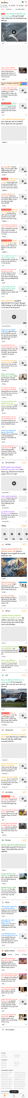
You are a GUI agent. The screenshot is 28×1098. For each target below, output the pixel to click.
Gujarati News (4, 1056)
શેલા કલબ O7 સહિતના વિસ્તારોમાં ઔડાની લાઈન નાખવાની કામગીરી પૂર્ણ (20, 1083)
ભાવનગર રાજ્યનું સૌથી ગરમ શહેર (20, 1088)
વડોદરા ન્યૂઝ (3, 1067)
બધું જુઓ (24, 525)
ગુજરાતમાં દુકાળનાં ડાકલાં (5, 1074)
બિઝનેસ (4, 384)
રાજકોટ (3, 79)
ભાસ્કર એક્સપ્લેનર (6, 326)
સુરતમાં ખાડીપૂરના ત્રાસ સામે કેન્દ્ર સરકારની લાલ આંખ (20, 1086)
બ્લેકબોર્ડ (4, 370)
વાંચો (5, 1096)
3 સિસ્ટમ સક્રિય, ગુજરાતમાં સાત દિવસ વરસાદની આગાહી (7, 1084)
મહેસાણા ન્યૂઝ (4, 1063)
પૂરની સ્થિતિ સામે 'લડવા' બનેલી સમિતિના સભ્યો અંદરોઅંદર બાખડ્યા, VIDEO (20, 1079)
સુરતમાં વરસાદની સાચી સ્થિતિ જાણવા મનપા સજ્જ (7, 1088)
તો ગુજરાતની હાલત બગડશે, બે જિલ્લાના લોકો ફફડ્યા (7, 1077)
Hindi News (3, 1055)
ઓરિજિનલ (4, 142)
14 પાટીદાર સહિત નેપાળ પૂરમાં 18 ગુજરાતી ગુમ (20, 1072)
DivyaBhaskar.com (18, 1093)
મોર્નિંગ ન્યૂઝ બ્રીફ (4, 1076)
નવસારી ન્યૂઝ (3, 1062)
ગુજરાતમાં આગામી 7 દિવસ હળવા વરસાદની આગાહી (20, 1076)
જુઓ (14, 1096)
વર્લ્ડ (3, 43)
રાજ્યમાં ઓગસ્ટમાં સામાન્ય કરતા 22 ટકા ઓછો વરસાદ (7, 1079)
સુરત (3, 99)
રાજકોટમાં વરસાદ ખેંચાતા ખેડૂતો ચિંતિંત (20, 1077)
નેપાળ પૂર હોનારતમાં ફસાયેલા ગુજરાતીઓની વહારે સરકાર (7, 1072)
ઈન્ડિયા (3, 413)
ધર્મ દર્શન (4, 175)
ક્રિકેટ (3, 341)
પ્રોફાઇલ (23, 1096)
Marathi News (17, 1055)
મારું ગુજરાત (4, 724)
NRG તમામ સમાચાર (22, 950)
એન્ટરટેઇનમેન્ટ (5, 492)
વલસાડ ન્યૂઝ (16, 1062)
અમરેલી (17, 954)
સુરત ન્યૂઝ (16, 1065)
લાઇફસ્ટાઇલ (4, 760)
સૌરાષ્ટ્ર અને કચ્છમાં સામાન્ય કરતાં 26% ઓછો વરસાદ (20, 1081)
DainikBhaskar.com (5, 1093)
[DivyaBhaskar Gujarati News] (4, 2)
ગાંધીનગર (4, 356)
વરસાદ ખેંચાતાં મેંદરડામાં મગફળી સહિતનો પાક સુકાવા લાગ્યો (7, 1081)
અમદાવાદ (4, 236)
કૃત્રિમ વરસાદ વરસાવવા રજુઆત (20, 1084)
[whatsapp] (23, 43)
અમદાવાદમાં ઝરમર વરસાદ (6, 1086)
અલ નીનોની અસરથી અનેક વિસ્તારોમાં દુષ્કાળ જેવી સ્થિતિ (20, 1074)
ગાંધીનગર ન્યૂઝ (17, 1063)
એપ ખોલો (14, 1091)
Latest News (16, 1056)
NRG (4, 954)
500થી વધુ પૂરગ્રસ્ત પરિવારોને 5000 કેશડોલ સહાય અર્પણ (7, 1083)
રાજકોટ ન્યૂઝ (3, 1065)
